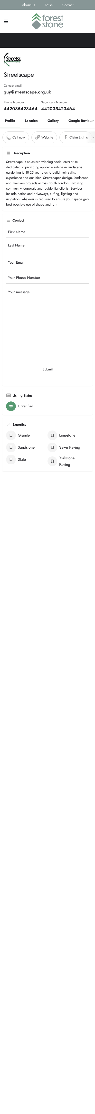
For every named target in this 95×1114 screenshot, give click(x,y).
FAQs (49, 4)
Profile (10, 120)
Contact (67, 4)
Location (31, 120)
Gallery (53, 120)
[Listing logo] (12, 59)
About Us (28, 4)
